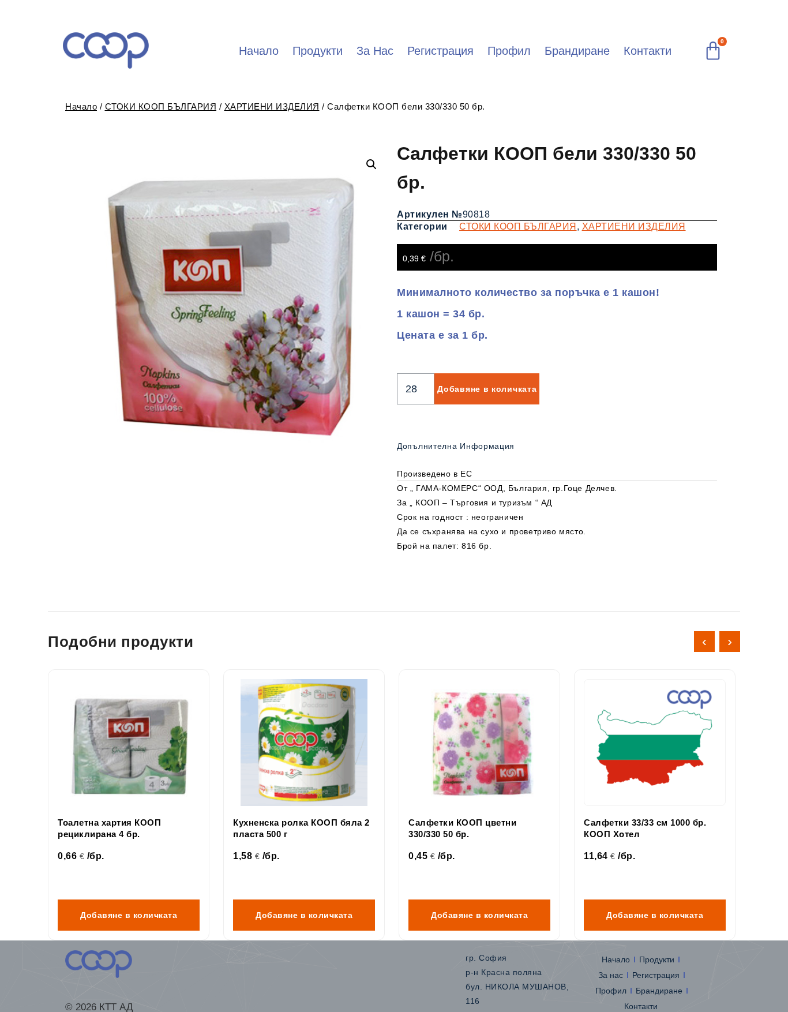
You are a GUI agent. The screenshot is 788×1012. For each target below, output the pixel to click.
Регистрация (440, 50)
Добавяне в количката (486, 388)
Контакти (647, 50)
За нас (375, 50)
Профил (509, 50)
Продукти (317, 50)
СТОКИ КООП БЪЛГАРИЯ (161, 106)
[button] (371, 164)
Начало (259, 50)
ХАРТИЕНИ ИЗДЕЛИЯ (272, 106)
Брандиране (577, 50)
